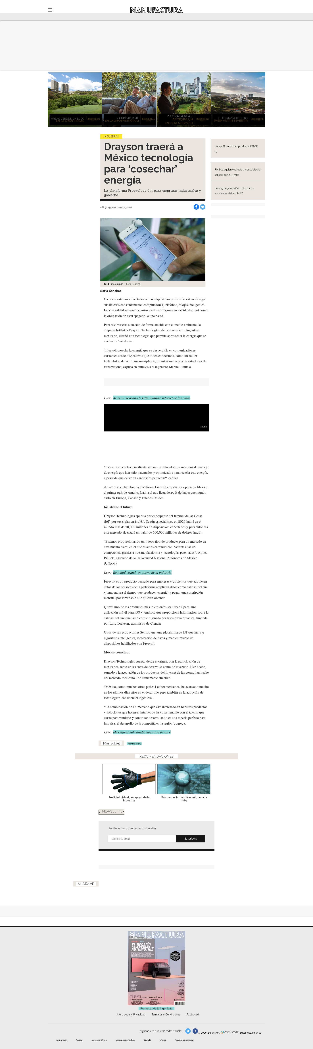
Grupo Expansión (184, 1039)
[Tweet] (202, 207)
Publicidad (193, 1014)
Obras (163, 1039)
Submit (190, 838)
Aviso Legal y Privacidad (131, 1014)
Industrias (111, 136)
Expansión (61, 1039)
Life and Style (99, 1039)
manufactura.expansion (195, 1031)
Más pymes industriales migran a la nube (142, 732)
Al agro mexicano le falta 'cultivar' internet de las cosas (151, 398)
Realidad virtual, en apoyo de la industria (142, 572)
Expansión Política (125, 1039)
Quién (79, 1039)
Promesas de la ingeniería (156, 1008)
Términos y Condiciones (166, 1014)
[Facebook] (196, 207)
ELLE (147, 1039)
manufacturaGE (188, 1031)
